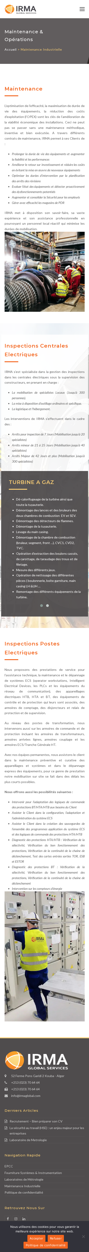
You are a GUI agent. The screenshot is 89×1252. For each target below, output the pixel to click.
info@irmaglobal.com (25, 1096)
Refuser (56, 1238)
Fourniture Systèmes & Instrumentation (33, 1173)
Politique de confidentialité (24, 1192)
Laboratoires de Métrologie (24, 1179)
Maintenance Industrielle (22, 1186)
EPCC (9, 1166)
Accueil (11, 49)
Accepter (36, 1238)
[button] (82, 9)
